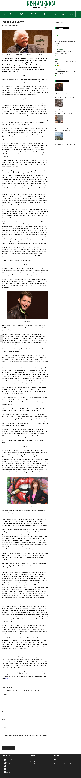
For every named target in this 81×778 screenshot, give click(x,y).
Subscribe (33, 759)
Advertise (57, 759)
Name (4, 712)
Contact (56, 762)
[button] (78, 14)
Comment (5, 694)
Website (4, 728)
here (6, 678)
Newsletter (33, 764)
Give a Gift (33, 762)
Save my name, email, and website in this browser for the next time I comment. (26, 736)
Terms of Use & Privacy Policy (63, 764)
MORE (56, 35)
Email (4, 720)
